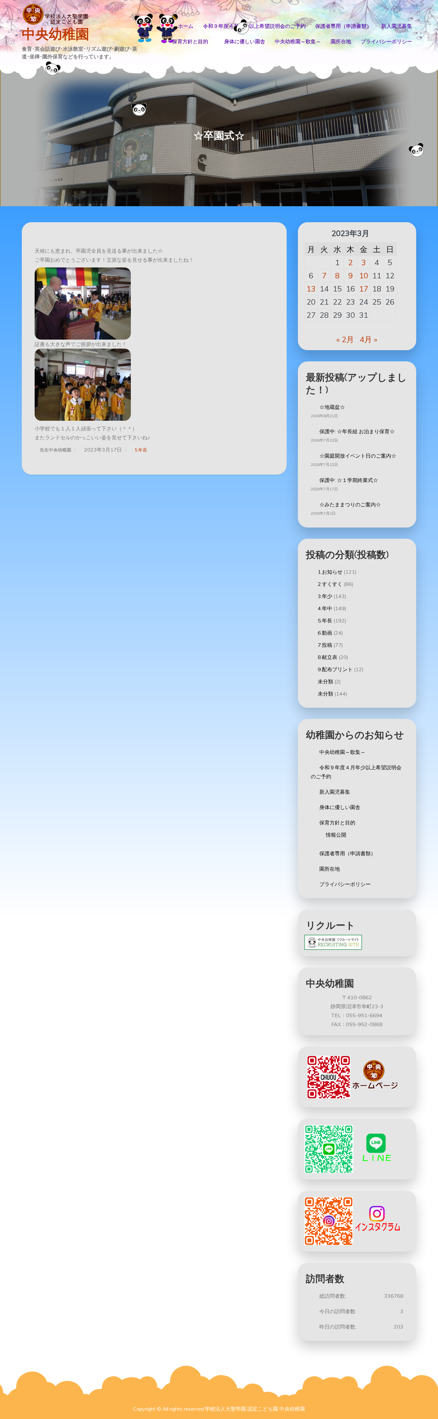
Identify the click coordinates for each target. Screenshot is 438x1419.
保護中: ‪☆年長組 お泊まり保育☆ (357, 431)
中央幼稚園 (55, 34)
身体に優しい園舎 (244, 41)
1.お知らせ (330, 572)
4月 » (368, 339)
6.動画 (325, 632)
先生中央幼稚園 (55, 450)
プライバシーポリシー (386, 41)
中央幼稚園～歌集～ (298, 41)
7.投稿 (325, 645)
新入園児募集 (396, 26)
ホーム (185, 26)
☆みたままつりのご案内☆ (350, 504)
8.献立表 (327, 657)
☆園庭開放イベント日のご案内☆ (357, 455)
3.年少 (325, 596)
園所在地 (341, 41)
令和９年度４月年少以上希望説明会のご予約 (254, 26)
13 (311, 288)
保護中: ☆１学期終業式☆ (348, 480)
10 (363, 275)
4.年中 (325, 608)
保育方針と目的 (190, 41)
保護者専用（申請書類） (343, 26)
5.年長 (141, 450)
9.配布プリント (335, 669)
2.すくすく (330, 584)
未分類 (325, 681)
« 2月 (345, 339)
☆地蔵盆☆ (332, 407)
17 (363, 288)
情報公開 (336, 835)
